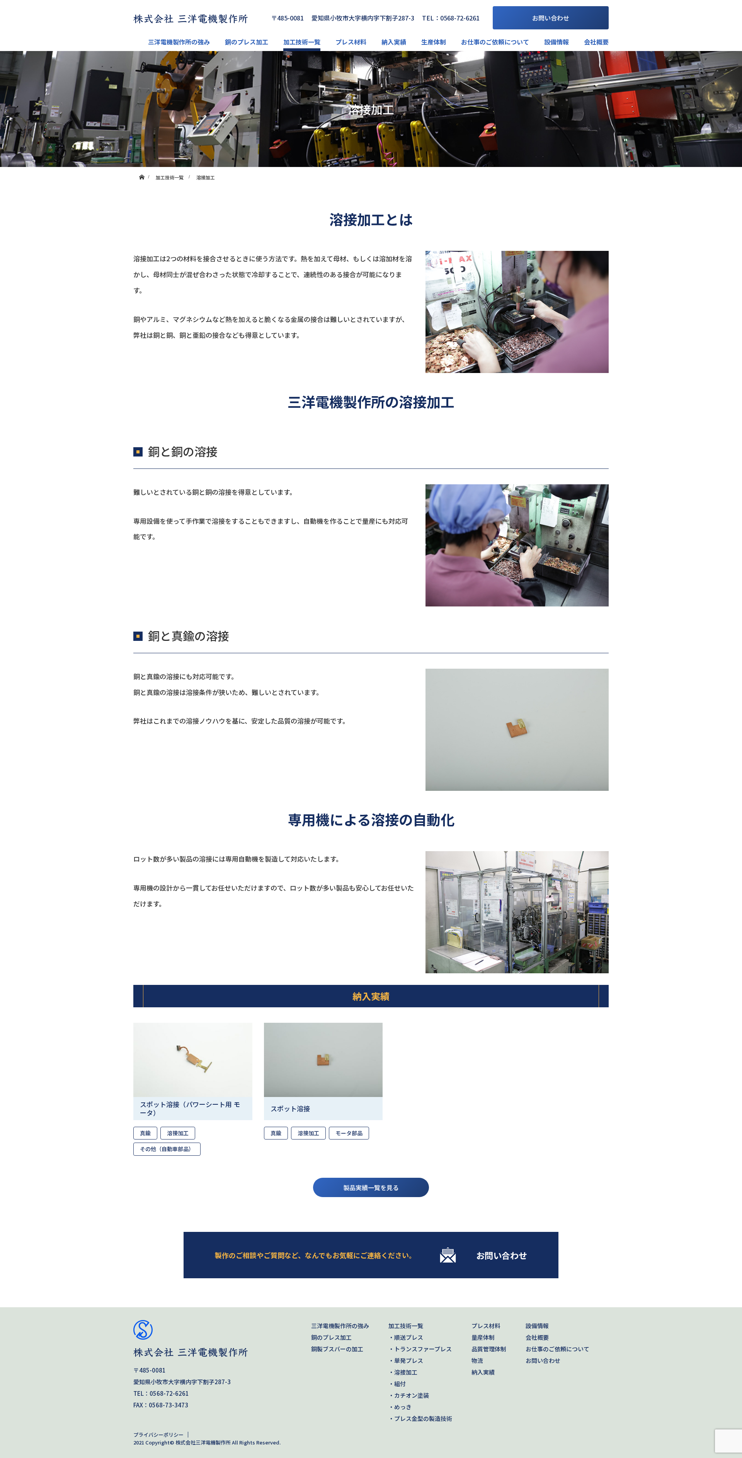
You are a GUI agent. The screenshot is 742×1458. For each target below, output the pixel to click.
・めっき (400, 1407)
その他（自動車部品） (167, 1149)
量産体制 (483, 1337)
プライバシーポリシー (158, 1434)
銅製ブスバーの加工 (337, 1349)
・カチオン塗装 (408, 1395)
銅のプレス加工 (246, 41)
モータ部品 (348, 1133)
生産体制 (433, 41)
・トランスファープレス (420, 1349)
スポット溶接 (290, 1108)
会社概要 (596, 41)
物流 (477, 1360)
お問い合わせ (550, 17)
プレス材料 (350, 41)
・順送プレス (405, 1337)
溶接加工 (178, 1133)
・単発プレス (405, 1360)
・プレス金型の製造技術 (420, 1418)
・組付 (397, 1384)
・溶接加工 (402, 1372)
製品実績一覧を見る (371, 1187)
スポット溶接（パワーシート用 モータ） (190, 1108)
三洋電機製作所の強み (179, 41)
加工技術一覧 (301, 41)
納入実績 (393, 41)
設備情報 (556, 41)
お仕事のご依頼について (495, 41)
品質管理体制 (488, 1349)
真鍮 (145, 1133)
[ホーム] (141, 170)
